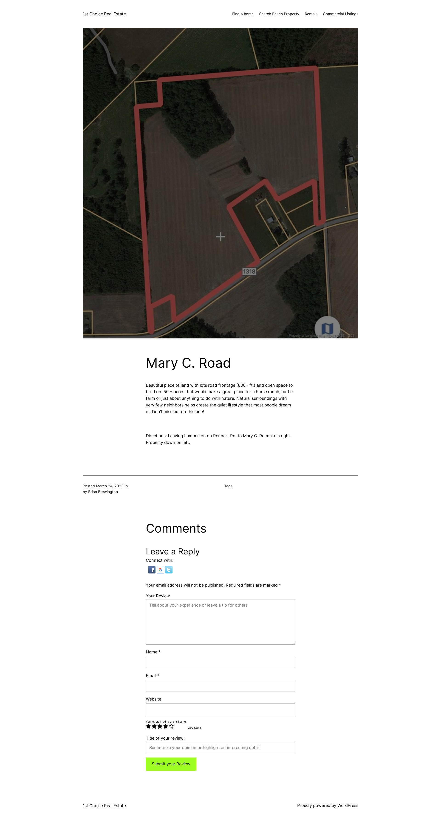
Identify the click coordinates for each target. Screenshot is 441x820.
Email (152, 675)
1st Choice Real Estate (104, 13)
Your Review (158, 595)
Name (153, 652)
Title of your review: (165, 738)
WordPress (347, 805)
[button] (152, 572)
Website (153, 699)
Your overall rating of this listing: (166, 721)
